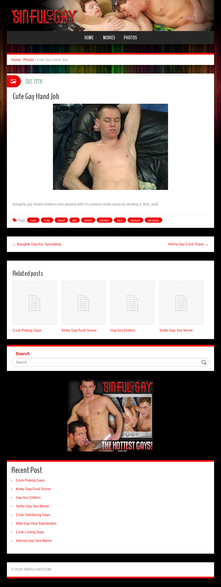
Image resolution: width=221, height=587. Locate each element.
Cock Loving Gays (30, 532)
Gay (47, 220)
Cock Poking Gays (27, 330)
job (75, 220)
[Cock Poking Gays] (35, 303)
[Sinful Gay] (110, 15)
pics (120, 220)
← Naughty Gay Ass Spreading (37, 244)
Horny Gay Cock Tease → (188, 244)
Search (23, 353)
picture (135, 220)
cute (33, 220)
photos (104, 220)
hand (61, 220)
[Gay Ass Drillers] (132, 303)
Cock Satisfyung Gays (33, 515)
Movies (109, 37)
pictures (153, 220)
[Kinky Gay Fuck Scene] (84, 303)
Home (89, 37)
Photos (130, 37)
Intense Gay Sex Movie (34, 541)
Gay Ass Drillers (122, 330)
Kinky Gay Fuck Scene (79, 330)
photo (88, 220)
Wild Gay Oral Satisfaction (36, 523)
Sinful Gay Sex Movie (176, 330)
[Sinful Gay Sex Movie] (181, 303)
